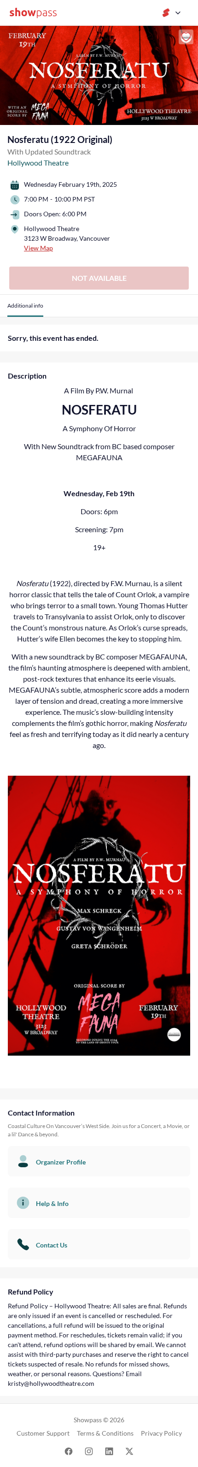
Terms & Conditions (105, 1433)
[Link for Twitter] (129, 1450)
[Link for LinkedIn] (109, 1450)
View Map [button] (38, 248)
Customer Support (43, 1433)
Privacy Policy (161, 1433)
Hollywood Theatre (38, 162)
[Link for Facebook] (68, 1450)
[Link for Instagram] (88, 1450)
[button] (25, 309)
